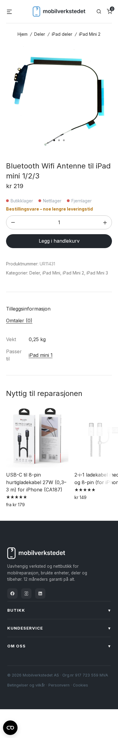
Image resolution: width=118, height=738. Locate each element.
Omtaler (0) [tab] (19, 320)
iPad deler (62, 34)
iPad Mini (51, 272)
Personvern (59, 685)
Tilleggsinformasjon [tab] (28, 309)
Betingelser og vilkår (26, 685)
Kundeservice (59, 628)
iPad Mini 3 (97, 272)
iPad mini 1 (41, 355)
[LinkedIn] (40, 593)
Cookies (80, 685)
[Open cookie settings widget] (10, 726)
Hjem (23, 34)
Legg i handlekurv (59, 241)
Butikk (59, 610)
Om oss (59, 645)
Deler (39, 34)
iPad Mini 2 (89, 34)
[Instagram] (26, 593)
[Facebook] (12, 593)
